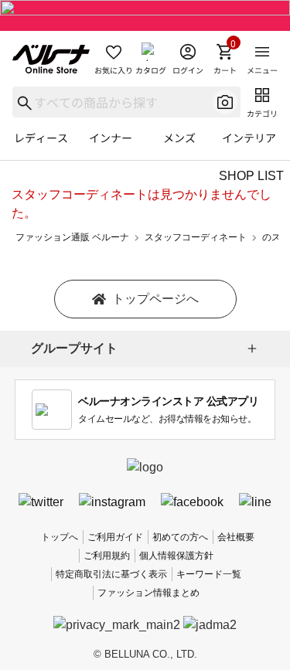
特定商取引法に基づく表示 (111, 574)
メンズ (179, 137)
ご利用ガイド (115, 537)
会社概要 (235, 537)
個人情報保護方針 (176, 555)
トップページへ (155, 298)
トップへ (59, 537)
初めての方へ (180, 537)
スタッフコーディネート (196, 237)
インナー (110, 137)
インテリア (249, 137)
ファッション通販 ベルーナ (72, 237)
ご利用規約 (107, 555)
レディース (41, 137)
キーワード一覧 (208, 574)
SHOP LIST (251, 175)
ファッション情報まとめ (148, 592)
